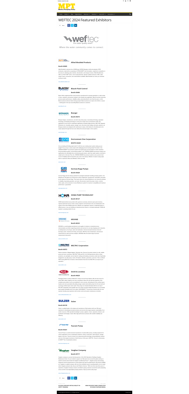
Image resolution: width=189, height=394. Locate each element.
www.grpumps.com (62, 188)
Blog (72, 14)
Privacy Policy (128, 392)
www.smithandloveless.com (64, 294)
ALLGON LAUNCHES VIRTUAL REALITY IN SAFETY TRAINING (69, 386)
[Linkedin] (126, 1)
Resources (86, 14)
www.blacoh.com (62, 106)
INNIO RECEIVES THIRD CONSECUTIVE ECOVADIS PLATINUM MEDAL (95, 386)
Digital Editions (78, 14)
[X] (128, 1)
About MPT (101, 14)
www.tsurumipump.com (63, 343)
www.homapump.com (63, 212)
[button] (130, 14)
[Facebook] (123, 1)
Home (61, 14)
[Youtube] (130, 1)
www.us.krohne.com (63, 238)
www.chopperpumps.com (64, 373)
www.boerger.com (62, 132)
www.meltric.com (62, 264)
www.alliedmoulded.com (64, 81)
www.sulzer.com (62, 319)
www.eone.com (61, 162)
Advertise (94, 14)
